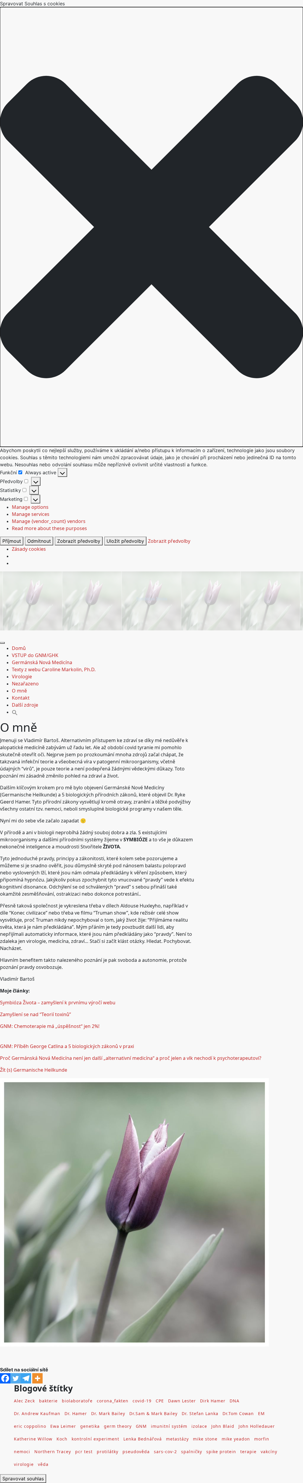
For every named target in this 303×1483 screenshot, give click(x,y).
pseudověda (136, 1451)
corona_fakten (112, 1401)
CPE (160, 1401)
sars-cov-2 (165, 1451)
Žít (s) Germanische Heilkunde (33, 1070)
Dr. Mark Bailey (108, 1413)
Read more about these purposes (49, 528)
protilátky (107, 1451)
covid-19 (142, 1401)
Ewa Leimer (63, 1426)
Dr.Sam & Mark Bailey (153, 1413)
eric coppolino (30, 1426)
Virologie (22, 676)
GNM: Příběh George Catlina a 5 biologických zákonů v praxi (67, 1046)
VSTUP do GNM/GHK (35, 655)
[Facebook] (5, 1378)
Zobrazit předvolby (78, 541)
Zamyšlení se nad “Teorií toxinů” (35, 1014)
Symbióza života (151, 598)
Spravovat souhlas (23, 1479)
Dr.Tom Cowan (238, 1413)
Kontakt (21, 698)
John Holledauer (256, 1426)
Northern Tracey (52, 1451)
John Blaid (222, 1426)
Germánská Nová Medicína (42, 662)
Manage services (30, 514)
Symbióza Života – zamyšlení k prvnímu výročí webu (57, 1002)
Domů (19, 648)
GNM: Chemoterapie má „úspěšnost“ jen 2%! (49, 1026)
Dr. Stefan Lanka (200, 1413)
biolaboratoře (77, 1401)
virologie (24, 1464)
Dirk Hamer (212, 1401)
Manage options (30, 507)
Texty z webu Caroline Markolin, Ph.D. (54, 669)
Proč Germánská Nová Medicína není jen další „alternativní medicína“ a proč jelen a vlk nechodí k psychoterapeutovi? (130, 1058)
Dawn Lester (182, 1401)
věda (43, 1464)
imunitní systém (169, 1426)
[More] (37, 1378)
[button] (151, 227)
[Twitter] (15, 1378)
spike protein (221, 1451)
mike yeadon (236, 1439)
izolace (199, 1426)
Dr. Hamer (76, 1413)
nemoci (22, 1451)
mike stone (205, 1439)
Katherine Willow (33, 1439)
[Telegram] (26, 1378)
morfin (261, 1439)
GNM (141, 1426)
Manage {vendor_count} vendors (49, 521)
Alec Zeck (24, 1401)
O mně (19, 690)
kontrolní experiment (95, 1439)
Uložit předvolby (125, 541)
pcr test (84, 1451)
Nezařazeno (25, 683)
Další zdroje (25, 705)
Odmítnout (39, 541)
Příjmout (11, 541)
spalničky (191, 1451)
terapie (248, 1451)
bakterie (48, 1401)
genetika (90, 1426)
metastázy (177, 1439)
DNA (234, 1401)
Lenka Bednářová (142, 1439)
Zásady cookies (29, 549)
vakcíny (269, 1451)
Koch (62, 1439)
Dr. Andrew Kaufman (37, 1413)
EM (261, 1413)
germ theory (118, 1426)
